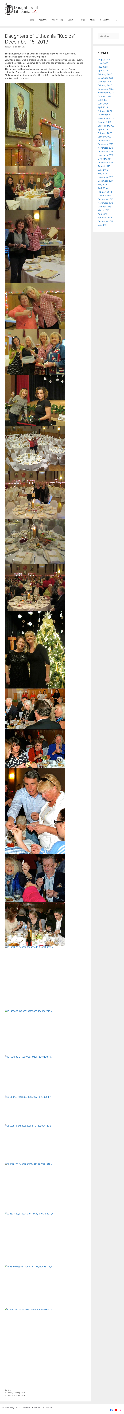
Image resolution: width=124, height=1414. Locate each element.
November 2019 (105, 148)
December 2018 (105, 151)
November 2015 (105, 177)
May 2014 (102, 184)
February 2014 (105, 192)
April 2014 (103, 188)
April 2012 (103, 214)
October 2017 (104, 159)
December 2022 (105, 140)
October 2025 (104, 81)
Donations (72, 20)
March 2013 (103, 210)
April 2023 (103, 129)
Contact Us (105, 20)
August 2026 (104, 59)
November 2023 (106, 118)
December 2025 (105, 78)
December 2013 (105, 199)
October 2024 (104, 96)
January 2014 (104, 195)
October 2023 (104, 122)
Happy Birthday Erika (16, 1395)
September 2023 (106, 126)
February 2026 (105, 74)
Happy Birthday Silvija (16, 1393)
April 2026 (103, 70)
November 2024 (106, 92)
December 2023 (106, 115)
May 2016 (102, 173)
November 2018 (105, 155)
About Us (43, 20)
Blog (83, 20)
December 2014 (105, 181)
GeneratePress (48, 1407)
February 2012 (105, 217)
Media (92, 20)
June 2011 (103, 225)
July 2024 (102, 100)
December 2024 (106, 89)
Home (31, 20)
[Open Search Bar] (115, 19)
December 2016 (105, 162)
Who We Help (57, 20)
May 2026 (103, 67)
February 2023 (105, 133)
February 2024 (105, 111)
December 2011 (105, 221)
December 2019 (105, 144)
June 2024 (103, 104)
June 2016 (103, 170)
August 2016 (104, 166)
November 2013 (105, 203)
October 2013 (104, 206)
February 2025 (105, 85)
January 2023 (104, 137)
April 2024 (103, 107)
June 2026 (103, 63)
